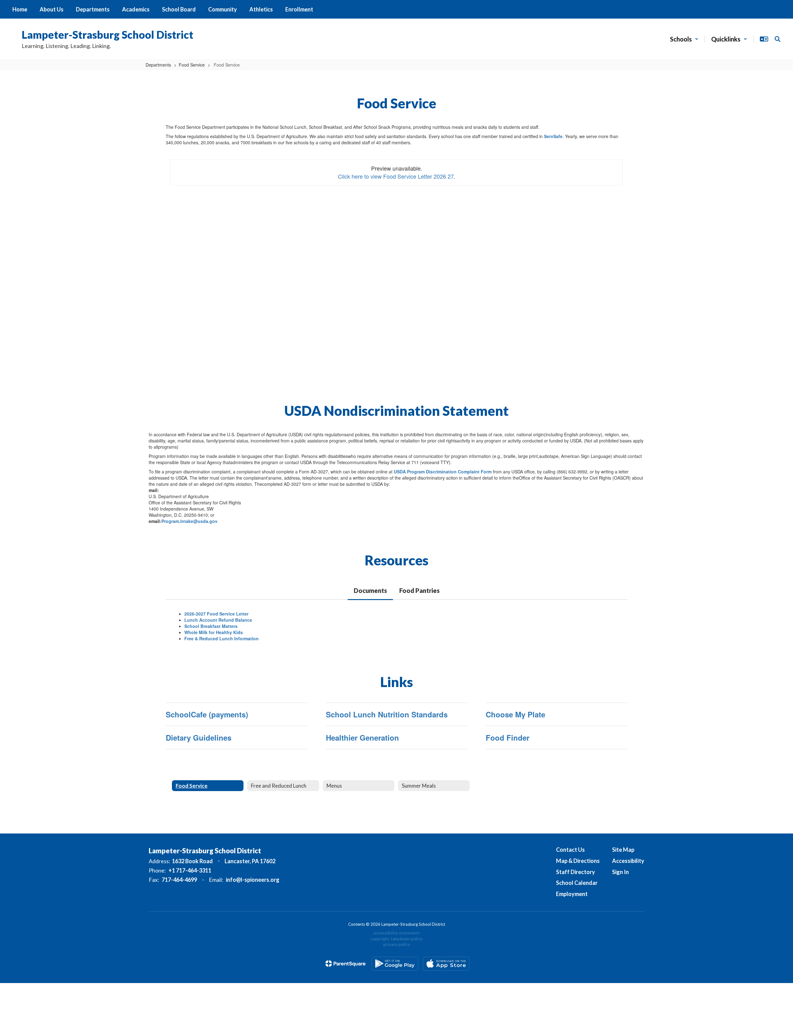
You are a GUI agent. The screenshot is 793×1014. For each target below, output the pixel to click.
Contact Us (570, 849)
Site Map (623, 849)
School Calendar (577, 882)
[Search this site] (777, 39)
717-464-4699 (179, 879)
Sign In (620, 871)
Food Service (192, 65)
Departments (158, 65)
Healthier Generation (362, 737)
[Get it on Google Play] (395, 964)
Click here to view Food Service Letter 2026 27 (396, 176)
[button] (684, 39)
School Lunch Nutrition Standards (387, 714)
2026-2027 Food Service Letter (216, 614)
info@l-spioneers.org (252, 879)
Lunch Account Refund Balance (218, 620)
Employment (572, 893)
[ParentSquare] (345, 963)
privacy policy (396, 944)
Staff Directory (575, 871)
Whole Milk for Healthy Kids (213, 632)
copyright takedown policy (396, 938)
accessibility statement (396, 932)
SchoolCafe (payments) (207, 714)
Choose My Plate (515, 714)
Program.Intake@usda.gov (189, 521)
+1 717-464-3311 (190, 870)
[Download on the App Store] (446, 964)
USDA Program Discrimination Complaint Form (443, 471)
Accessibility (628, 860)
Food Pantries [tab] (419, 590)
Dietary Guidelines (198, 737)
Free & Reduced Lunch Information (221, 638)
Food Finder (507, 737)
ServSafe (553, 136)
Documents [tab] (370, 590)
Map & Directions (578, 860)
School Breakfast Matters (211, 626)
